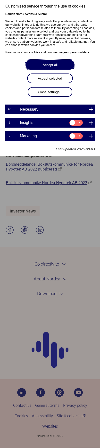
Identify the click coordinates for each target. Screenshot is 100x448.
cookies (34, 52)
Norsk (20, 14)
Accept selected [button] (50, 78)
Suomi (42, 14)
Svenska (31, 14)
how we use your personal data (68, 52)
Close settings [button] (48, 92)
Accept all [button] (50, 65)
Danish (10, 14)
